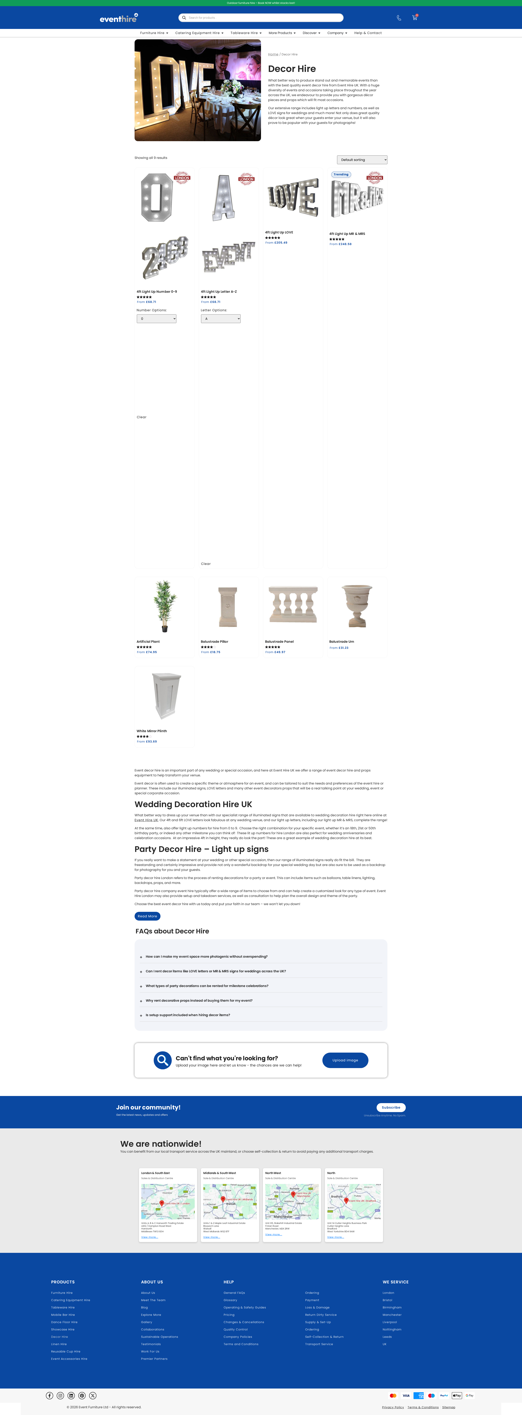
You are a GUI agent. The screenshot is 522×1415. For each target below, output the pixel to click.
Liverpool (390, 1322)
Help (229, 1282)
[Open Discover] (319, 33)
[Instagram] (60, 1395)
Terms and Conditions (241, 1344)
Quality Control (236, 1329)
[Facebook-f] (49, 1395)
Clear (142, 417)
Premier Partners (154, 1359)
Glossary (230, 1300)
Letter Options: (214, 310)
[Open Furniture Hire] (167, 33)
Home (273, 54)
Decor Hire (59, 1337)
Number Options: (152, 310)
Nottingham (392, 1329)
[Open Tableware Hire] (260, 33)
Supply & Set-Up (318, 1322)
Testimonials (151, 1344)
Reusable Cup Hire (66, 1351)
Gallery (146, 1322)
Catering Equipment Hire (70, 1300)
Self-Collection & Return (324, 1337)
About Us (152, 1282)
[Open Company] (346, 33)
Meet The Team (153, 1300)
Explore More (151, 1315)
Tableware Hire (63, 1307)
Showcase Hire (63, 1329)
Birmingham (392, 1307)
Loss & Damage (317, 1307)
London (388, 1293)
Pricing (229, 1315)
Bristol (387, 1300)
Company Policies (238, 1337)
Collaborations (152, 1329)
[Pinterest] (82, 1395)
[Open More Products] (294, 33)
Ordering (312, 1293)
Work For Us (150, 1351)
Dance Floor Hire (64, 1322)
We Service (396, 1282)
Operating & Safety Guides (245, 1307)
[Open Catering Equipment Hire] (222, 33)
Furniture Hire (62, 1293)
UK (385, 1344)
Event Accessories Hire (69, 1359)
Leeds (387, 1337)
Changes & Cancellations (244, 1322)
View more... (149, 1237)
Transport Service (319, 1344)
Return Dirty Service (321, 1315)
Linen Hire (59, 1344)
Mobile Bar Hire (63, 1315)
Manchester (392, 1315)
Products (63, 1282)
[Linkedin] (71, 1395)
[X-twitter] (92, 1395)
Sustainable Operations (159, 1337)
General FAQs (234, 1293)
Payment (312, 1300)
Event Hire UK (146, 820)
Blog (144, 1307)
